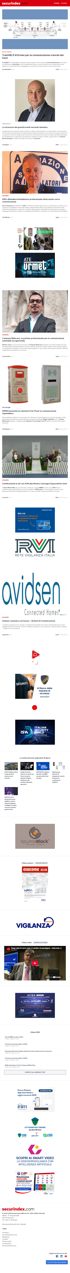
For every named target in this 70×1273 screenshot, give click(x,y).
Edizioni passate (41, 863)
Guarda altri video (40, 942)
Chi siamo (5, 1232)
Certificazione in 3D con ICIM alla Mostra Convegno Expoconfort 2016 (34, 483)
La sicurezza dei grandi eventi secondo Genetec (25, 127)
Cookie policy (6, 1243)
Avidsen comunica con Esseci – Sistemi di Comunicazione (28, 621)
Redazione (5, 1237)
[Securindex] (15, 3)
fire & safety (7, 52)
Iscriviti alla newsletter (35, 1072)
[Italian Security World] (35, 744)
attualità (5, 196)
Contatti (5, 1239)
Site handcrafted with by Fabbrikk (14, 1224)
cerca (65, 3)
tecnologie (6, 407)
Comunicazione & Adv (9, 1235)
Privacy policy (7, 1241)
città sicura (6, 124)
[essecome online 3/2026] (35, 903)
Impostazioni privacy (9, 1246)
